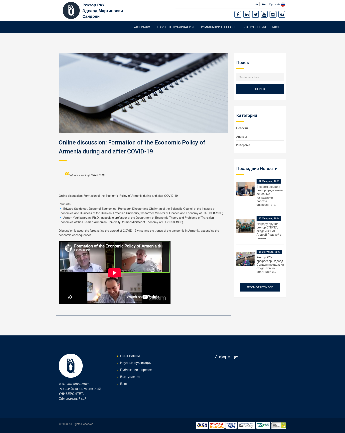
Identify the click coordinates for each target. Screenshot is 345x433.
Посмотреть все (260, 287)
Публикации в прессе (218, 27)
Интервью (243, 145)
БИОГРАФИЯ (142, 27)
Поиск (260, 89)
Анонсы (241, 136)
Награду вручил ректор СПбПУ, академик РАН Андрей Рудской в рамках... (269, 230)
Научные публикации (175, 27)
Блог (276, 27)
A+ (264, 4)
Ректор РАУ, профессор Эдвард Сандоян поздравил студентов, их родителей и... (270, 264)
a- (257, 4)
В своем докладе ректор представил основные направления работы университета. (270, 195)
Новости (242, 128)
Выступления (254, 27)
